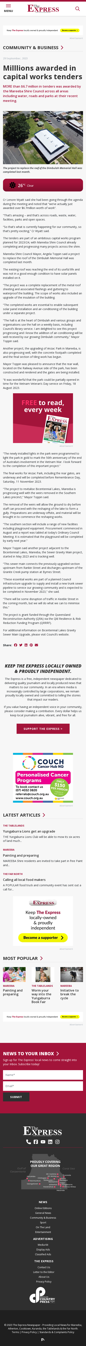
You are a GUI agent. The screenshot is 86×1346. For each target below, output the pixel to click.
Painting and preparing (21, 855)
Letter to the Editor (43, 1272)
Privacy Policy (43, 1281)
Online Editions (43, 1208)
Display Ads (43, 1249)
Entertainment (43, 1232)
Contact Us (44, 1267)
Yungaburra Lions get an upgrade (29, 831)
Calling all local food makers (24, 879)
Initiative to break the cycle (69, 994)
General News (43, 1213)
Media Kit (43, 1244)
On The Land (43, 1227)
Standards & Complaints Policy (56, 1332)
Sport (43, 1222)
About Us (44, 1277)
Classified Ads (43, 1254)
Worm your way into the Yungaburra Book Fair (41, 996)
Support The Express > (43, 729)
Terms (15, 1332)
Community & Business (30, 47)
